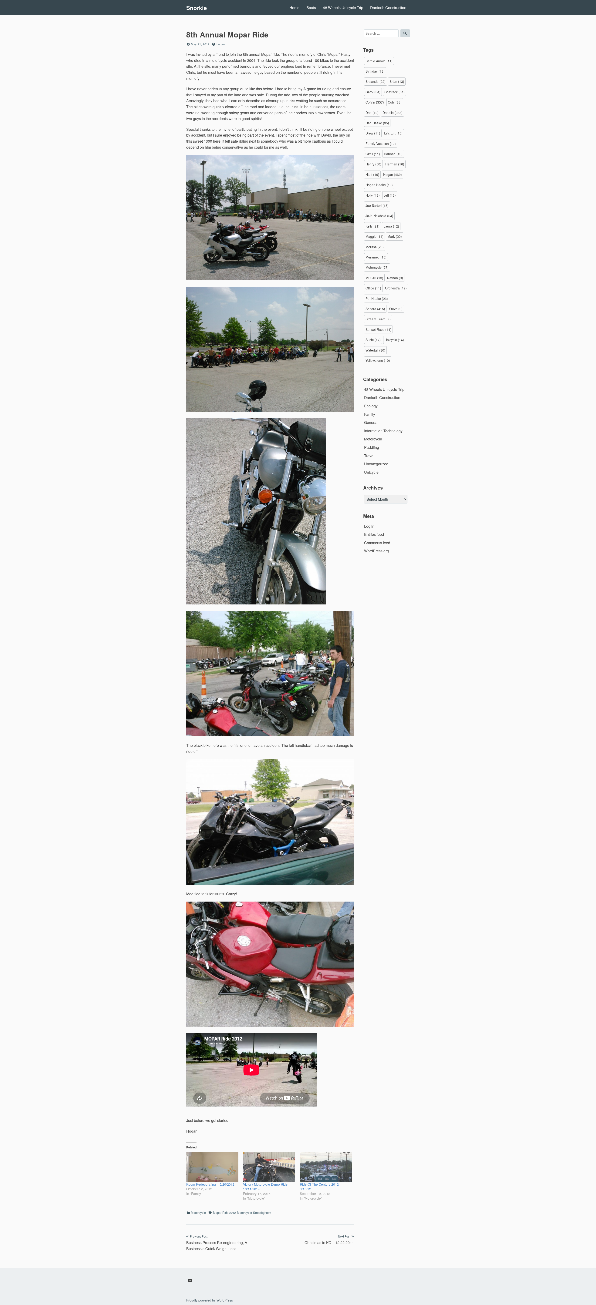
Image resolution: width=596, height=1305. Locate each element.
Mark (394, 236)
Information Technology (383, 430)
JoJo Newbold (379, 215)
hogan (221, 44)
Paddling (371, 447)
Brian (396, 81)
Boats (311, 7)
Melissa (375, 247)
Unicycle (394, 339)
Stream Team (378, 319)
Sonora (375, 308)
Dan (372, 112)
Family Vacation (381, 143)
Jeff (390, 195)
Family (369, 414)
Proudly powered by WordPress (209, 1300)
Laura (391, 226)
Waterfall (375, 350)
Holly (373, 195)
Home (294, 7)
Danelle (393, 112)
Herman (394, 164)
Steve (396, 308)
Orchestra (396, 288)
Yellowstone (378, 360)
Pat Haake (377, 298)
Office (373, 288)
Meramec (376, 257)
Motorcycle (198, 1212)
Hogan (392, 174)
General (370, 422)
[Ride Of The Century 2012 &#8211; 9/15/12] (326, 1167)
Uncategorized (376, 463)
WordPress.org (376, 551)
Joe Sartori (377, 205)
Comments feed (377, 542)
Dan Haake (377, 123)
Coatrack (394, 92)
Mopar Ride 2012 (224, 1212)
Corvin (375, 102)
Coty (395, 102)
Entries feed (374, 534)
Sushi (373, 339)
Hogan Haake (379, 184)
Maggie (374, 236)
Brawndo (376, 81)
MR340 (374, 277)
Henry (373, 164)
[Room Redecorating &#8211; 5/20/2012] (212, 1167)
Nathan (395, 277)
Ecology (371, 406)
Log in (369, 526)
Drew (373, 133)
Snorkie (196, 8)
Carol (373, 92)
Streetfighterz (262, 1212)
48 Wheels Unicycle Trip (343, 7)
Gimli (373, 153)
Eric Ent (393, 133)
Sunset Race (378, 329)
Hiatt (372, 174)
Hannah (393, 153)
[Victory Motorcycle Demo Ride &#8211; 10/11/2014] (269, 1167)
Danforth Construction (388, 7)
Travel (369, 455)
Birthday (375, 71)
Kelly (372, 226)
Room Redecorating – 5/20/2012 (210, 1184)
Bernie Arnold (379, 61)
